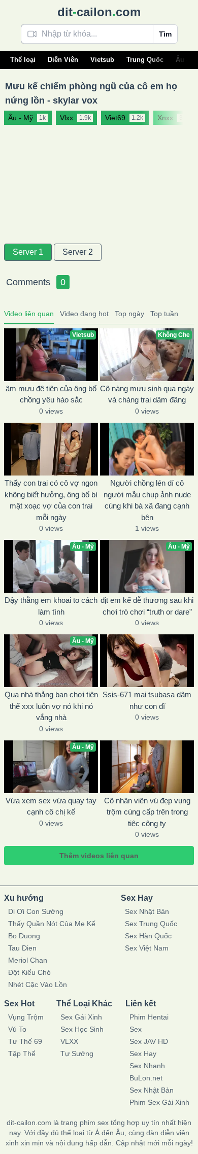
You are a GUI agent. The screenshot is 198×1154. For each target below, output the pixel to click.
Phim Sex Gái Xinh (159, 1102)
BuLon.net (145, 1078)
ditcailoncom (99, 12)
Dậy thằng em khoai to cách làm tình (51, 606)
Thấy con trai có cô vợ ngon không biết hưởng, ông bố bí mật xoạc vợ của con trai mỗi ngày (51, 500)
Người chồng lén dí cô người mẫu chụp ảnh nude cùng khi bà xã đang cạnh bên (147, 500)
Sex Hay (142, 1053)
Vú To (17, 1029)
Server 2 (77, 252)
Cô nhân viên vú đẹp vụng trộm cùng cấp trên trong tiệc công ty (147, 812)
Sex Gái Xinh (81, 1017)
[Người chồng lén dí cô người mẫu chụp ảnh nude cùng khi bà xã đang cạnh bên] (147, 449)
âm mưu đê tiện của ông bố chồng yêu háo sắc (51, 394)
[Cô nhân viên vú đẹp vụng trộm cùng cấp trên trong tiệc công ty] (147, 766)
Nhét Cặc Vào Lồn (37, 984)
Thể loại (23, 59)
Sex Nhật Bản (147, 911)
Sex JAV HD (148, 1041)
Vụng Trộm (26, 1017)
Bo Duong (24, 936)
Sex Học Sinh (82, 1029)
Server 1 (28, 252)
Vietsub (102, 59)
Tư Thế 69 (25, 1041)
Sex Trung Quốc (151, 924)
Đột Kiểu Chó (29, 972)
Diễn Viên (63, 59)
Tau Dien (22, 948)
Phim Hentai (149, 1017)
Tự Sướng (76, 1053)
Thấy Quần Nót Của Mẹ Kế (51, 924)
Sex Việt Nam (147, 948)
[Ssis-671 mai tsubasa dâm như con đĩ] (147, 660)
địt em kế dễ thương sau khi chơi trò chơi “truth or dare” (147, 606)
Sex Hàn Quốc (148, 936)
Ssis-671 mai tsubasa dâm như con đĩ (147, 700)
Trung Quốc (144, 59)
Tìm (165, 34)
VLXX (69, 1041)
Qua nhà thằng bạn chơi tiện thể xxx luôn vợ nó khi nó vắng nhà (51, 706)
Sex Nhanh (147, 1066)
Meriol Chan (27, 960)
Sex (135, 1029)
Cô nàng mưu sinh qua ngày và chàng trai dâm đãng (147, 394)
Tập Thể (22, 1053)
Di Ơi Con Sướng (35, 911)
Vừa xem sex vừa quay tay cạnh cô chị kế (51, 806)
